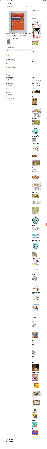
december (34, 316)
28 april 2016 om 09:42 (12, 54)
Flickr (32, 61)
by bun (32, 350)
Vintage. (34, 86)
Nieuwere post (7, 111)
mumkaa (33, 359)
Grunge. (32, 82)
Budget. (32, 80)
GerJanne (8, 54)
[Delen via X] (14, 49)
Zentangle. (36, 86)
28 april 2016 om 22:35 (13, 77)
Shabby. (37, 85)
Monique (8, 83)
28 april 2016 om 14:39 (11, 70)
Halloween (38, 82)
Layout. (35, 83)
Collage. (38, 80)
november (34, 317)
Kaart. (7, 50)
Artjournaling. (34, 79)
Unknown (33, 14)
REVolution (33, 353)
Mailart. (40, 83)
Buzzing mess (10, 3)
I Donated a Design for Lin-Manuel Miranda (33, 358)
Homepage (18, 111)
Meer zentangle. (34, 324)
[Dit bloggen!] (13, 49)
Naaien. (38, 84)
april (33, 322)
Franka (33, 48)
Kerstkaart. (33, 83)
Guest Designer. (35, 82)
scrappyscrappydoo (34, 18)
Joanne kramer (9, 59)
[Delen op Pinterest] (15, 49)
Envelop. (37, 81)
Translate (36, 11)
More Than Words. (33, 343)
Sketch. (40, 85)
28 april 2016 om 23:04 (11, 83)
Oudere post (29, 111)
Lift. (38, 83)
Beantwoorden (9, 57)
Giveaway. (40, 81)
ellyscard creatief (9, 77)
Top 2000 (32, 86)
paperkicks (9, 66)
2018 (33, 314)
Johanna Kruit (33, 349)
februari (34, 326)
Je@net (8, 70)
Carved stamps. (35, 80)
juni (33, 320)
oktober (34, 318)
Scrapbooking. (33, 85)
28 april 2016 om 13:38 (12, 66)
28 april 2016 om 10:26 (13, 59)
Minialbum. (33, 84)
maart (33, 325)
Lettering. (37, 83)
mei (33, 321)
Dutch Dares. (35, 81)
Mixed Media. (36, 84)
